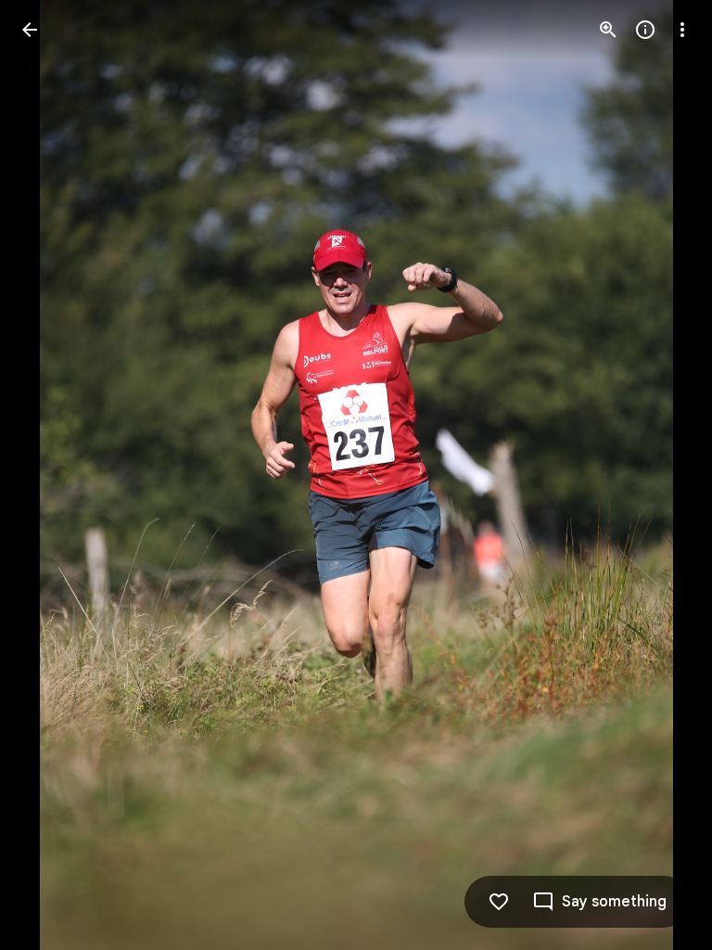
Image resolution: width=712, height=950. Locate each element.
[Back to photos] (29, 29)
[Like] (499, 902)
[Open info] (645, 29)
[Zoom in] (608, 29)
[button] (52, 475)
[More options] (682, 29)
